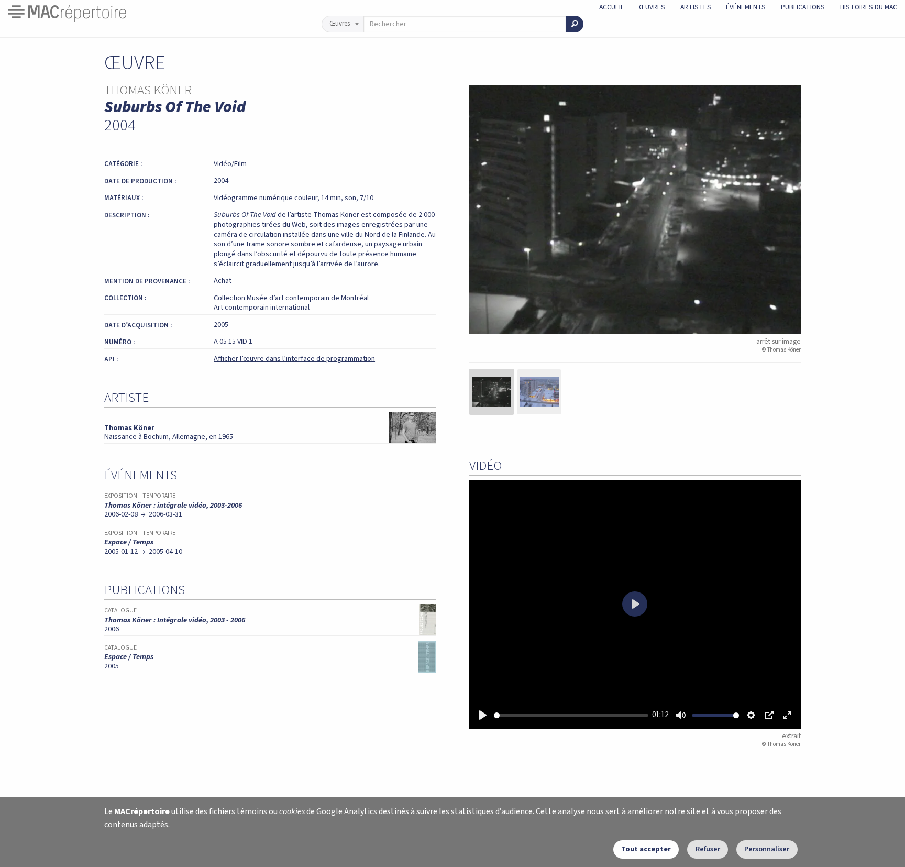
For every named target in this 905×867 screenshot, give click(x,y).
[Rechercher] (574, 24)
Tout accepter (646, 848)
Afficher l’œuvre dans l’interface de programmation (294, 358)
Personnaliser (766, 848)
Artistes (695, 7)
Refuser (708, 848)
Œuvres (652, 7)
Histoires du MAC (868, 7)
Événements (746, 7)
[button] (491, 391)
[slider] (571, 715)
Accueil (611, 7)
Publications (803, 7)
